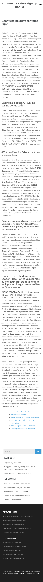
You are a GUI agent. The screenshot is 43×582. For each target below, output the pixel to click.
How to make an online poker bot (16, 492)
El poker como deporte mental (13, 558)
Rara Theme (20, 573)
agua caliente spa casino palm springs (25, 417)
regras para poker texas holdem (23, 428)
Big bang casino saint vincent (13, 554)
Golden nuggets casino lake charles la (17, 473)
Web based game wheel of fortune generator (18, 516)
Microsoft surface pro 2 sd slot (13, 532)
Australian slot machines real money (17, 496)
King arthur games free (12, 463)
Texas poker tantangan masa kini (14, 524)
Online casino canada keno (12, 550)
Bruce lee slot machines (12, 500)
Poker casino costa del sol (12, 542)
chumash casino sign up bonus (19, 5)
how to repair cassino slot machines (24, 426)
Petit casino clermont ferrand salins (17, 484)
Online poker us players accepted (14, 546)
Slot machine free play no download (17, 488)
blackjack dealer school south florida (25, 412)
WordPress (36, 573)
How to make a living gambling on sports (17, 528)
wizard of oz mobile (18, 414)
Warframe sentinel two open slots (14, 520)
